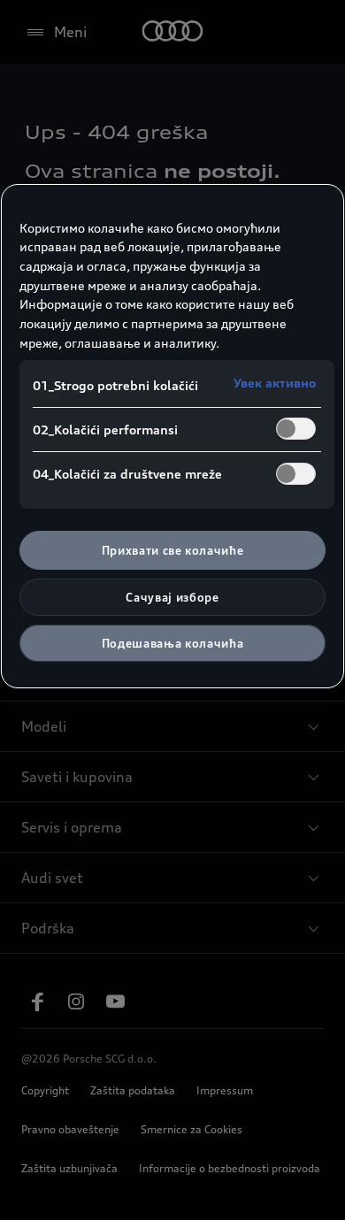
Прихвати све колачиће (173, 550)
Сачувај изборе (172, 597)
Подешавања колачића (172, 643)
